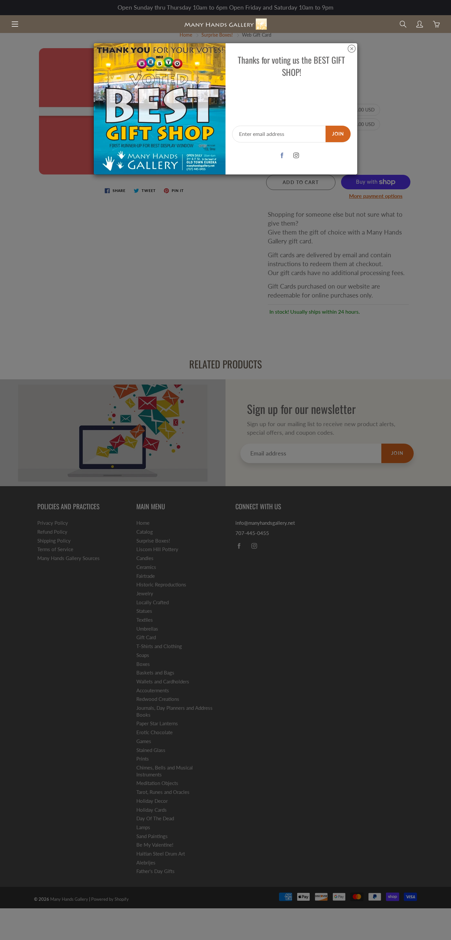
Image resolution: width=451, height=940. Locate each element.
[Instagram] (296, 155)
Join (338, 134)
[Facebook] (282, 155)
